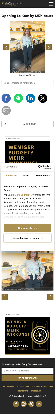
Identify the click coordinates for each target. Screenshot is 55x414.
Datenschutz (22, 391)
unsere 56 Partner (22, 195)
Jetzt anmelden (27, 378)
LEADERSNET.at (9, 387)
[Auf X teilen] (42, 98)
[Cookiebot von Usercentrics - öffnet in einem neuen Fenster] (38, 167)
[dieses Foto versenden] (6, 110)
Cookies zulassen (27, 228)
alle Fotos (29, 124)
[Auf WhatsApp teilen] (18, 98)
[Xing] (31, 404)
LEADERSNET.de (25, 387)
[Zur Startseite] (12, 4)
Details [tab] (25, 175)
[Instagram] (24, 404)
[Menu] (51, 4)
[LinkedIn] (39, 404)
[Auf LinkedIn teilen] (30, 98)
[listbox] (27, 274)
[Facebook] (16, 404)
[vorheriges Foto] (15, 47)
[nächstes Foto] (40, 47)
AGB (51, 387)
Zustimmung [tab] (10, 175)
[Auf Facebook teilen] (6, 98)
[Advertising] (27, 336)
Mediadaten (41, 387)
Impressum (36, 391)
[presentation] (5, 297)
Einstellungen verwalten (26, 238)
